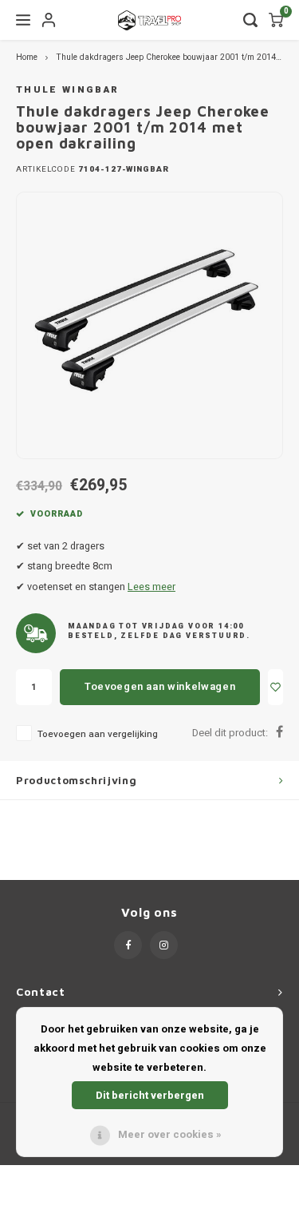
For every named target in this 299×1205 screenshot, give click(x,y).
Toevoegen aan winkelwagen (160, 686)
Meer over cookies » (170, 1134)
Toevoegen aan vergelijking (97, 734)
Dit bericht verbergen (150, 1095)
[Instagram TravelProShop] (164, 945)
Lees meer (151, 587)
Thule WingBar (67, 90)
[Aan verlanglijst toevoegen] (275, 687)
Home (26, 57)
